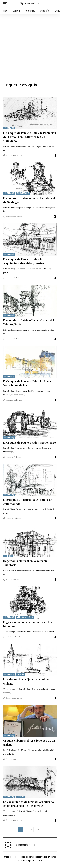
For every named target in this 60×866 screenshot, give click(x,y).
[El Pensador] (30, 4)
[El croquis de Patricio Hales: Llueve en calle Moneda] (30, 480)
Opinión (8, 556)
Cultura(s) (9, 128)
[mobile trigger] (6, 3)
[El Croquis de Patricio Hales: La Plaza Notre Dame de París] (30, 362)
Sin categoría (23, 193)
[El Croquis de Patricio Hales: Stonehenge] (30, 423)
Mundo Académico (25, 617)
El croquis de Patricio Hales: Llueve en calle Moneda (27, 502)
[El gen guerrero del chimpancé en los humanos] (30, 602)
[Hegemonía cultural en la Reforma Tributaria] (30, 541)
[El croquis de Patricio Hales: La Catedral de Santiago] (30, 178)
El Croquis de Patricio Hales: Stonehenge (29, 443)
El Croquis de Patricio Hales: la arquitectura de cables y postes (23, 261)
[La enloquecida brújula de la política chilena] (30, 660)
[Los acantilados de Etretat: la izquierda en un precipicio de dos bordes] (30, 782)
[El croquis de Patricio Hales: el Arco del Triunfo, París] (30, 301)
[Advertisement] (30, 46)
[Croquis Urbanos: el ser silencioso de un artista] (30, 721)
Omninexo (37, 860)
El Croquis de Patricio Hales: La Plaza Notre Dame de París (27, 383)
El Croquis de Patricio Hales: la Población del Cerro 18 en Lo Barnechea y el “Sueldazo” (29, 137)
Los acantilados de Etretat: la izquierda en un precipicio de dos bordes (28, 804)
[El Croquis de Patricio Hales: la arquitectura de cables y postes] (30, 239)
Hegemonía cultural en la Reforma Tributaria (25, 563)
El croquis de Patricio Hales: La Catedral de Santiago (29, 200)
